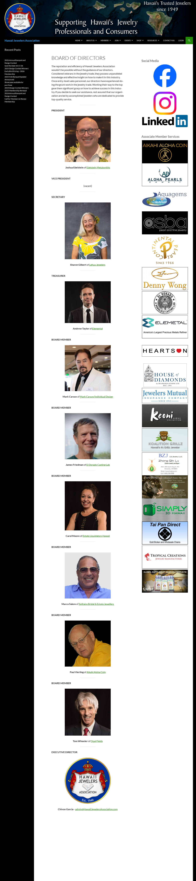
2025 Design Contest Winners (16, 68)
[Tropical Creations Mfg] (164, 557)
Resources (152, 40)
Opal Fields (97, 741)
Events (128, 40)
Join (117, 40)
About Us (90, 40)
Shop (139, 40)
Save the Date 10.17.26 (14, 66)
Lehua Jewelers (97, 264)
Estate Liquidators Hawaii (96, 535)
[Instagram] (164, 102)
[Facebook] (164, 75)
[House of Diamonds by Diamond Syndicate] (164, 375)
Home (77, 40)
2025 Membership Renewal (16, 90)
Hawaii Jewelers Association (22, 40)
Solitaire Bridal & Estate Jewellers (96, 603)
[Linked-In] (165, 120)
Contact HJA (168, 40)
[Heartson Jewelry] (164, 350)
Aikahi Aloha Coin (96, 672)
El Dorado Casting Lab (98, 464)
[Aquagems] (164, 198)
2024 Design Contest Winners (16, 88)
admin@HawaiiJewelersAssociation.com (96, 809)
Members (105, 40)
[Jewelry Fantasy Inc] (164, 415)
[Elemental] (164, 326)
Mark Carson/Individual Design (96, 396)
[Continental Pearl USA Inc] (164, 250)
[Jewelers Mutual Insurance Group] (164, 395)
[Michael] (165, 486)
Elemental (97, 328)
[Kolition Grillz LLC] (164, 439)
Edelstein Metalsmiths (98, 167)
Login (181, 40)
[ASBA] (164, 222)
